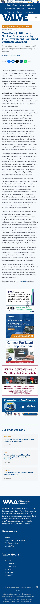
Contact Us (9, 575)
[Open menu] (36, 17)
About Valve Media (26, 5)
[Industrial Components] (20, 381)
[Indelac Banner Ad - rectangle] (20, 407)
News (5, 26)
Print (29, 61)
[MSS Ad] (20, 300)
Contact (19, 12)
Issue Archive (10, 9)
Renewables (13, 26)
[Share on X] (17, 61)
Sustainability (25, 26)
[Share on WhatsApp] (25, 61)
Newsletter (29, 12)
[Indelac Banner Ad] (20, 1)
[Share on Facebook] (9, 61)
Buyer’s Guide (12, 5)
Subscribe (31, 9)
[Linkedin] (37, 587)
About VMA (21, 9)
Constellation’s (23, 281)
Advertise (10, 12)
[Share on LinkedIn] (13, 61)
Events (7, 537)
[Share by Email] (21, 61)
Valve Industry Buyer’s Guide (15, 540)
